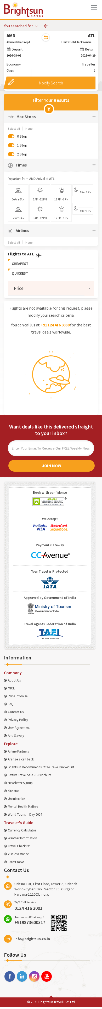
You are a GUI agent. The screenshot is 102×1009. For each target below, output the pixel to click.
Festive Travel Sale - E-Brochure (29, 775)
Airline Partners (18, 751)
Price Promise (17, 696)
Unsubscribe (16, 798)
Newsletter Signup (20, 783)
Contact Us (16, 712)
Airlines (22, 230)
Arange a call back (21, 759)
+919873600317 (29, 920)
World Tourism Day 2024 (25, 814)
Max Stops (26, 116)
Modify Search (51, 82)
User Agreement (19, 727)
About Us (14, 680)
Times (21, 165)
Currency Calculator (22, 830)
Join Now (51, 465)
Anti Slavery (16, 735)
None (28, 128)
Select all (14, 128)
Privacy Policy (18, 720)
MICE (11, 688)
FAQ (11, 704)
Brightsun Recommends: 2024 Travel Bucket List (41, 767)
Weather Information (22, 838)
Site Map (14, 791)
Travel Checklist (19, 846)
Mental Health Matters (23, 806)
